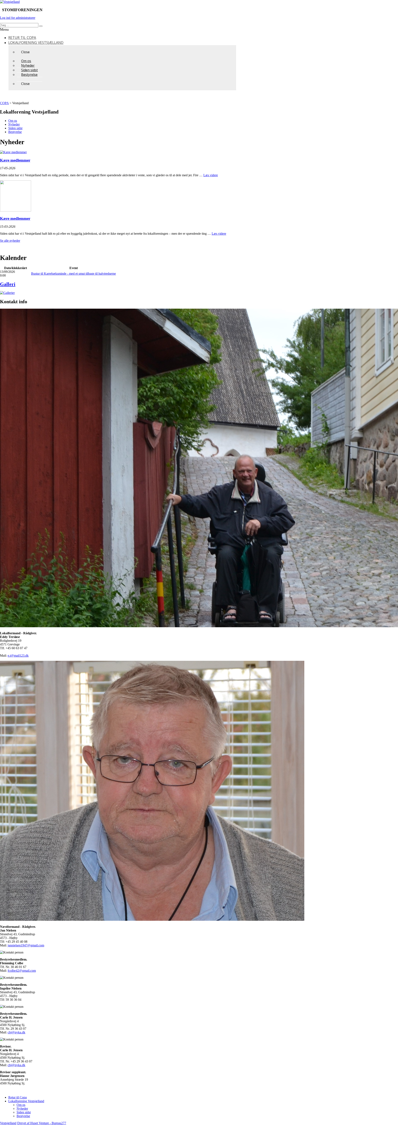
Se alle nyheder (10, 240)
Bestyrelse (15, 132)
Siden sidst (15, 128)
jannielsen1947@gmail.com (26, 945)
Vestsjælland (8, 1123)
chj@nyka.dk (16, 1032)
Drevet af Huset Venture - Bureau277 (41, 1123)
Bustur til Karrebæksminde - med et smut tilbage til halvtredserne (73, 273)
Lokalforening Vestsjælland (26, 1101)
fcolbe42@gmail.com (22, 970)
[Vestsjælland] (10, 2)
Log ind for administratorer (17, 17)
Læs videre (210, 175)
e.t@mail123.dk (18, 655)
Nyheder (14, 124)
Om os (12, 120)
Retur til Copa (17, 1097)
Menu (4, 29)
